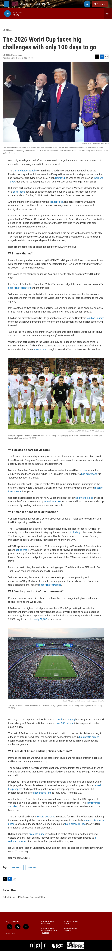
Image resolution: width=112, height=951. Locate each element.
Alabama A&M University (47, 922)
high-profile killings (75, 823)
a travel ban (40, 349)
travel (59, 719)
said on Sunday (95, 318)
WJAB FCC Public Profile (71, 922)
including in (76, 532)
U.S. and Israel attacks (25, 170)
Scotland (60, 177)
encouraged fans (42, 792)
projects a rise (37, 834)
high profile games (89, 737)
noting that (21, 549)
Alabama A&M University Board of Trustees (49, 931)
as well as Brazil (52, 501)
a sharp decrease (45, 816)
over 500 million (64, 723)
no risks (83, 470)
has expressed (89, 474)
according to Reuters (19, 287)
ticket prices (56, 201)
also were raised (84, 497)
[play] (7, 13)
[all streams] (108, 13)
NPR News (7, 30)
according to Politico (50, 584)
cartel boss (19, 191)
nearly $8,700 (40, 619)
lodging (71, 719)
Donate (101, 4)
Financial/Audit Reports (70, 930)
